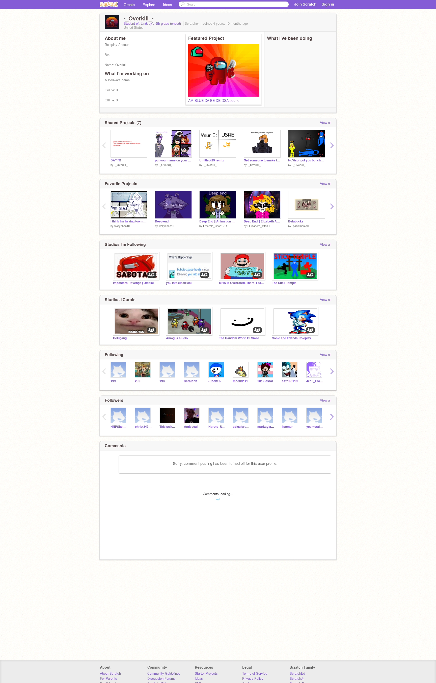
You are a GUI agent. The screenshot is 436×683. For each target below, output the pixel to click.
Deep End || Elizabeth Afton (262, 221)
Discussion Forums (161, 678)
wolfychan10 (122, 226)
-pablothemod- (301, 226)
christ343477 (143, 426)
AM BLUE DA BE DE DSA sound (213, 100)
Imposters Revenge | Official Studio (135, 283)
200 (137, 381)
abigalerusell (241, 426)
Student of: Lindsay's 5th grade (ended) (153, 23)
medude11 (240, 381)
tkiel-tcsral (265, 381)
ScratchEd (297, 673)
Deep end (162, 221)
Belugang (120, 338)
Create (129, 4)
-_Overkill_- (121, 165)
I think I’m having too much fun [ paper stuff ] (129, 221)
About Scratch (110, 673)
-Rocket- (214, 381)
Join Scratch (305, 4)
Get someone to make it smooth (262, 160)
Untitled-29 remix (211, 160)
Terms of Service (254, 673)
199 (113, 381)
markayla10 (265, 426)
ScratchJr (297, 678)
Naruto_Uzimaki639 (216, 426)
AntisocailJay (192, 426)
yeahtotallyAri (314, 426)
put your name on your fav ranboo (173, 160)
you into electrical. (179, 283)
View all (325, 122)
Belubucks (296, 221)
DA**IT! (116, 160)
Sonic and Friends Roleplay (291, 338)
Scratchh (190, 381)
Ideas (167, 4)
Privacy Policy (252, 678)
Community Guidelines (163, 673)
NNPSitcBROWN (119, 426)
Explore (149, 4)
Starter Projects (206, 673)
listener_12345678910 (290, 426)
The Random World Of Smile (239, 338)
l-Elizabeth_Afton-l (258, 226)
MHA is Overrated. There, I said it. (241, 283)
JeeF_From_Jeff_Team (314, 381)
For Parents (108, 678)
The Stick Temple (284, 283)
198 (162, 381)
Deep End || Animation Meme (217, 221)
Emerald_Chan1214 (215, 226)
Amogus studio (177, 338)
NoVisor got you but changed (306, 160)
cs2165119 (290, 381)
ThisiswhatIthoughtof (167, 426)
